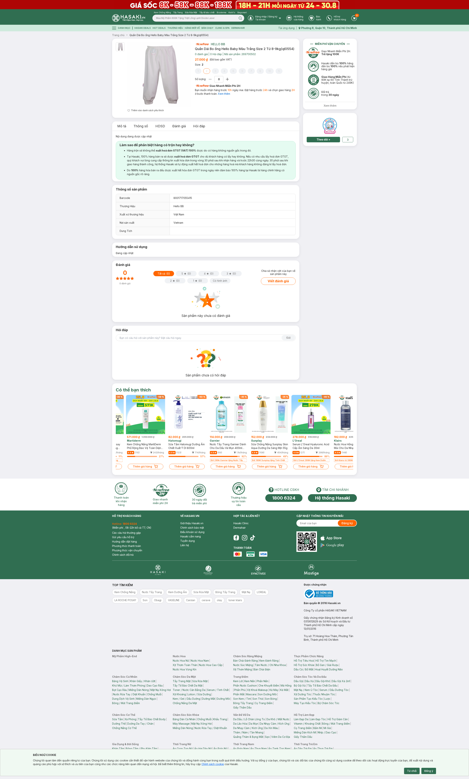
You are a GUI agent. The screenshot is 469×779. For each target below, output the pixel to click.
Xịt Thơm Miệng (242, 669)
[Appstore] (332, 538)
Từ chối (412, 770)
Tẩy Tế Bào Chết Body (152, 719)
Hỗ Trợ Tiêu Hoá (304, 660)
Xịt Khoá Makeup (257, 689)
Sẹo (267, 736)
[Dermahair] (208, 570)
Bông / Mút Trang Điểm (126, 703)
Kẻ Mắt (284, 689)
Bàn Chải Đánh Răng (245, 660)
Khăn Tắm (118, 748)
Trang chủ (118, 35)
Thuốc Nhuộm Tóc (324, 694)
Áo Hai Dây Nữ (203, 748)
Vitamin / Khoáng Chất (307, 723)
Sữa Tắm (117, 719)
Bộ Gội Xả (300, 685)
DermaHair (238, 28)
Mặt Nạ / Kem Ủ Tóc (306, 689)
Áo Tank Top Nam (279, 748)
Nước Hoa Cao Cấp (210, 665)
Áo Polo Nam (241, 748)
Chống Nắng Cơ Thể (124, 728)
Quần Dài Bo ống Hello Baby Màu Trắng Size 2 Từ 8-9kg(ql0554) (169, 35)
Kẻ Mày (273, 689)
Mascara (251, 694)
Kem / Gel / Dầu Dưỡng (186, 698)
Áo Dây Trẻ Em (303, 748)
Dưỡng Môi (223, 698)
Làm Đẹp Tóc (318, 719)
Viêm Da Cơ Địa (280, 736)
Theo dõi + (323, 139)
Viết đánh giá (278, 281)
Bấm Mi (317, 728)
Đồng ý (428, 770)
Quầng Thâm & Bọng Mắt (248, 736)
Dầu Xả (309, 681)
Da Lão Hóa (240, 723)
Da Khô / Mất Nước (278, 719)
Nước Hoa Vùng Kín (184, 669)
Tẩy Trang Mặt (182, 681)
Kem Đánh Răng (268, 660)
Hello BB (218, 44)
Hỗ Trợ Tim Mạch (325, 660)
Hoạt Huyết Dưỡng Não (329, 669)
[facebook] (236, 538)
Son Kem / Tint (242, 698)
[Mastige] (311, 570)
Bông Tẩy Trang (243, 703)
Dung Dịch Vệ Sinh (123, 698)
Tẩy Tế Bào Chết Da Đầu (322, 685)
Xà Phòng (130, 719)
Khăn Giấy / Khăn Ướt (142, 681)
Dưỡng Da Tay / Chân (140, 723)
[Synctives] (258, 570)
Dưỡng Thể (119, 723)
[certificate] (330, 593)
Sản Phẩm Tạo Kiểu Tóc (308, 698)
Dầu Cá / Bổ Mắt (303, 669)
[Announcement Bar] (234, 4)
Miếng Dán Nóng (139, 689)
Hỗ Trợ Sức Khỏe (304, 665)
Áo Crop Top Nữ (183, 748)
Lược (327, 698)
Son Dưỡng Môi (267, 694)
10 (269, 71)
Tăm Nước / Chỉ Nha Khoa (270, 665)
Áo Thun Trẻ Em (323, 748)
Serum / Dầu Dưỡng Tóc (334, 689)
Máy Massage (181, 723)
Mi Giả (327, 728)
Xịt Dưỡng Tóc (302, 694)
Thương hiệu (175, 28)
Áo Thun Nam (258, 748)
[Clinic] (157, 570)
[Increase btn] (227, 79)
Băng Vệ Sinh (120, 681)
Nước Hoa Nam (200, 660)
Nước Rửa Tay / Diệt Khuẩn (129, 694)
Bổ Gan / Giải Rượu (327, 665)
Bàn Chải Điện (262, 669)
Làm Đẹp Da (301, 719)
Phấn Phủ (239, 689)
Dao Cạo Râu (155, 685)
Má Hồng (286, 685)
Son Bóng (271, 698)
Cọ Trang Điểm (263, 703)
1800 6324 (284, 498)
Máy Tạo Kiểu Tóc (305, 703)
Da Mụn (253, 723)
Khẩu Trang (220, 719)
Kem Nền (249, 681)
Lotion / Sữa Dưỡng (199, 694)
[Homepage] (128, 18)
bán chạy (207, 28)
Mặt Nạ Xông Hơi (160, 689)
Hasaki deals (142, 28)
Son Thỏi (257, 698)
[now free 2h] (202, 44)
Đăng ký (347, 523)
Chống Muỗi (154, 694)
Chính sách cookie (213, 764)
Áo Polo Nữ (220, 748)
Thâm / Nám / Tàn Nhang (248, 732)
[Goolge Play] (332, 545)
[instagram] (244, 538)
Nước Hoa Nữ (181, 660)
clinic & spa (222, 28)
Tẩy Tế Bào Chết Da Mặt (187, 685)
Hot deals (159, 28)
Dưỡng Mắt (208, 698)
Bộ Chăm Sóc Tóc (328, 703)
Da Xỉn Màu (271, 728)
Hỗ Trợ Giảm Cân (338, 719)
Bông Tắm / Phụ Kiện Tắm (141, 748)
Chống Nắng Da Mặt (185, 703)
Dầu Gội (298, 681)
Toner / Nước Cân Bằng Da (189, 689)
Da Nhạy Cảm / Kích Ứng (274, 723)
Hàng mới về (192, 28)
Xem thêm (224, 93)
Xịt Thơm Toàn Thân (185, 665)
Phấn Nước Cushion (245, 685)
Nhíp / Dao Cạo (327, 732)
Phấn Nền (262, 681)
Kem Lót (238, 681)
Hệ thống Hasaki (332, 498)
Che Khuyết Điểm (268, 685)
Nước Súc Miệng (243, 665)
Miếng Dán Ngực (146, 698)
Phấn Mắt (238, 694)
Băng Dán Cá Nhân (184, 719)
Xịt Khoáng (179, 694)
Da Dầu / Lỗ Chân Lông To (249, 719)
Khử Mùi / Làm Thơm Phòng (128, 685)
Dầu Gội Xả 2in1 (341, 681)
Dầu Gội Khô (322, 681)
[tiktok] (252, 538)
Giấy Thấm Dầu (242, 707)
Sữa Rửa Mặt (200, 681)
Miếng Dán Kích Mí (305, 732)
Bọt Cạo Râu (119, 689)
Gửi (288, 337)
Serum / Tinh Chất (218, 689)
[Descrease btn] (210, 79)
